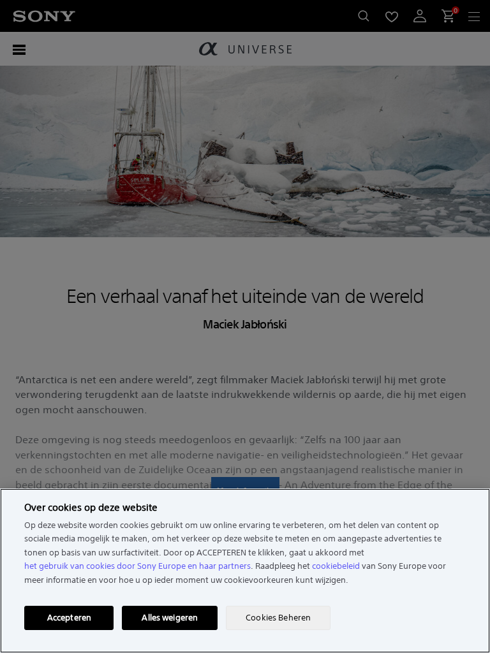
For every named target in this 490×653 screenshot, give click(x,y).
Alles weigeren (170, 617)
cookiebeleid (336, 566)
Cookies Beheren (278, 617)
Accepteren (69, 617)
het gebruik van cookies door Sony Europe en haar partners (137, 566)
